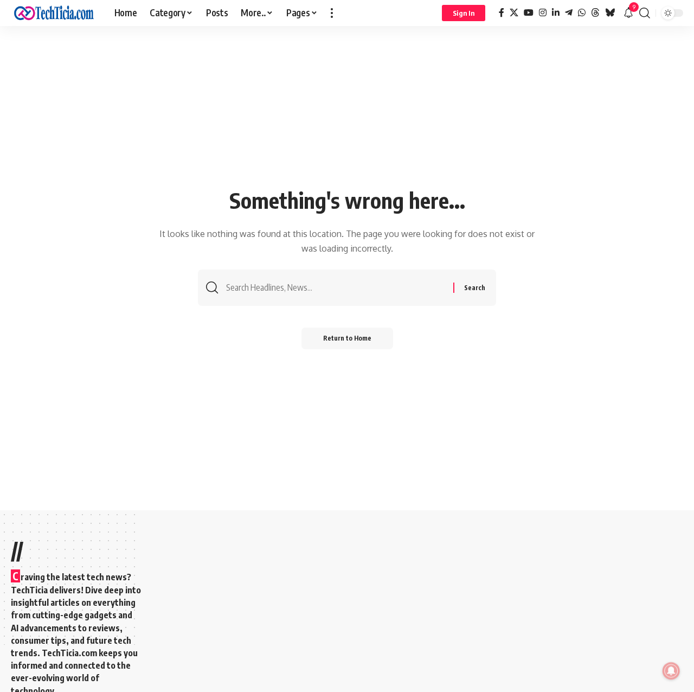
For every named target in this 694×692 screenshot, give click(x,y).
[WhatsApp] (581, 12)
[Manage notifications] (671, 671)
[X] (514, 12)
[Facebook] (501, 12)
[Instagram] (542, 12)
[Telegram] (568, 12)
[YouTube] (528, 12)
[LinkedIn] (555, 12)
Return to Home (347, 338)
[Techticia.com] (54, 13)
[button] (331, 13)
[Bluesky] (610, 12)
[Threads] (595, 12)
